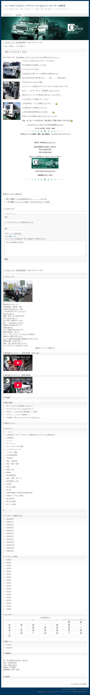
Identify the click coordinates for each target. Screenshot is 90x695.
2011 (8, 603)
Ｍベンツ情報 (11, 504)
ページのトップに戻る (78, 684)
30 (81, 633)
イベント (9, 441)
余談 (7, 467)
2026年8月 (10, 519)
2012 (8, 600)
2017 (8, 586)
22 (69, 630)
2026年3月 (10, 533)
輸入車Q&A (10, 498)
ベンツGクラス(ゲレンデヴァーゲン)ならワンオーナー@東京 (35, 5)
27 (45, 633)
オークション (11, 443)
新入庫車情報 (20, 42)
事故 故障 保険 (12, 464)
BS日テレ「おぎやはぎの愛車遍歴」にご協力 (22, 412)
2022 (8, 571)
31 (9, 635)
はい (7, 236)
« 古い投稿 (19, 46)
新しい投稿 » (9, 46)
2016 (8, 589)
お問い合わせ (12, 665)
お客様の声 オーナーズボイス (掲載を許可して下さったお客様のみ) (30, 435)
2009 (8, 609)
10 (9, 627)
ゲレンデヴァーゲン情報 (14, 446)
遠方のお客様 (11, 501)
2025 (8, 563)
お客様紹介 (10, 438)
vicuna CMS (65, 689)
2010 (8, 606)
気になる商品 (11, 487)
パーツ (9, 432)
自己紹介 (19, 15)
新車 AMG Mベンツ (14, 478)
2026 (8, 560)
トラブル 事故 (11, 452)
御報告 (8, 472)
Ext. (83, 689)
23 (81, 630)
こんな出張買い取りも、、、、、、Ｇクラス (31, 199)
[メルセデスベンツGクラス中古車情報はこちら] (45, 167)
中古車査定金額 (11, 455)
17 (9, 630)
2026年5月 (10, 528)
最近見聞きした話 (12, 481)
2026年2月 (10, 536)
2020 (8, 577)
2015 (8, 592)
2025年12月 (10, 542)
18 (21, 630)
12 (33, 627)
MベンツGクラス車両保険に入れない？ (19, 406)
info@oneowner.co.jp (47, 171)
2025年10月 (10, 548)
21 (57, 630)
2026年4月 (10, 531)
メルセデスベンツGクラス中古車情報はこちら (45, 125)
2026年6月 (10, 525)
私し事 (8, 490)
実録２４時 (10, 470)
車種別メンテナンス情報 (14, 496)
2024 (8, 565)
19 (33, 630)
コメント (25, 239)
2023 (8, 568)
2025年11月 (10, 545)
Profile (8, 645)
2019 (8, 580)
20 (45, 630)
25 (21, 633)
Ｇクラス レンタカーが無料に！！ (18, 415)
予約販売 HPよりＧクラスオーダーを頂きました (23, 417)
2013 (8, 597)
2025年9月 (10, 551)
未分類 (8, 484)
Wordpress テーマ (76, 689)
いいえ (13, 236)
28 (57, 633)
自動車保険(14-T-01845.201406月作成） (20, 493)
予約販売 (9, 458)
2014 (8, 594)
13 (45, 627)
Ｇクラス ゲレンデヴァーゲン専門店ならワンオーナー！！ (42, 57)
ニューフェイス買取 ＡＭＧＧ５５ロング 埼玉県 (32, 202)
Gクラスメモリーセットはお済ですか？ (20, 409)
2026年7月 (10, 522)
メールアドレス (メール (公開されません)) (18, 222)
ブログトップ (7, 15)
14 (57, 627)
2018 (8, 583)
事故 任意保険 (11, 461)
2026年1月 (10, 539)
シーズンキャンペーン (14, 449)
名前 (6, 217)
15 (69, 627)
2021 (8, 574)
